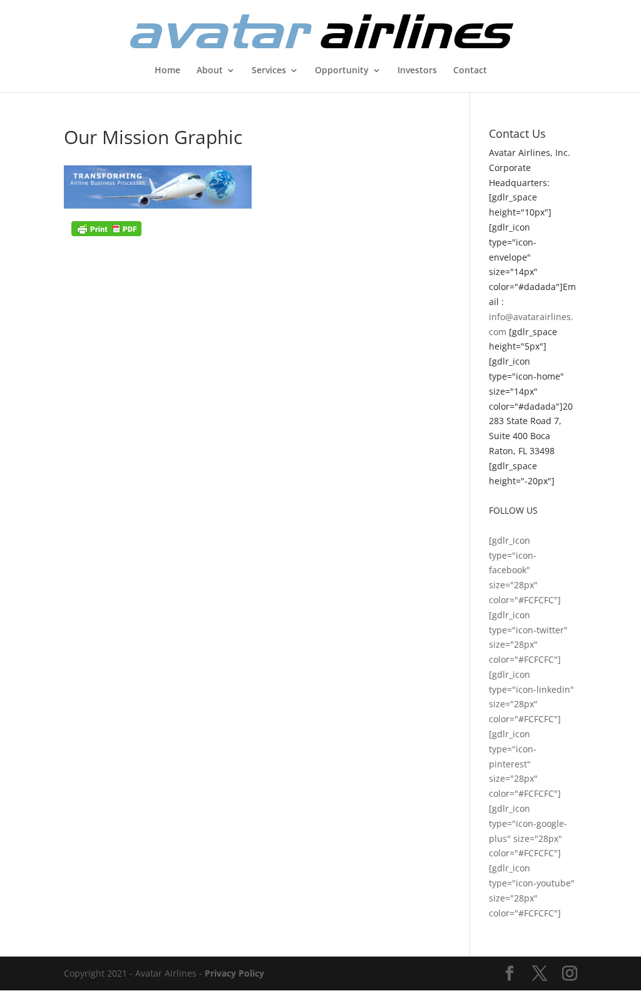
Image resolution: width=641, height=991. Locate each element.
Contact (470, 71)
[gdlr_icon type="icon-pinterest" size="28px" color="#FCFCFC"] (525, 763)
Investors (417, 71)
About (210, 71)
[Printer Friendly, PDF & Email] (106, 228)
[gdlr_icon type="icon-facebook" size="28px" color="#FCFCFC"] (525, 570)
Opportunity (342, 71)
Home (167, 71)
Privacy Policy (234, 973)
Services (269, 71)
